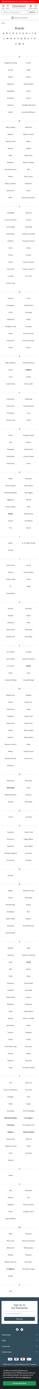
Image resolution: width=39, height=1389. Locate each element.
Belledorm (10, 162)
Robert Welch (10, 919)
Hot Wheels (28, 521)
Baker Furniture (28, 134)
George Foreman (28, 435)
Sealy (10, 962)
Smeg (10, 1011)
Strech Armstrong (10, 1046)
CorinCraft (10, 269)
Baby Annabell (10, 127)
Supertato (28, 1060)
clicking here (26, 1377)
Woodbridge (10, 1269)
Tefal (28, 1097)
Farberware (10, 399)
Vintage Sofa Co (28, 1211)
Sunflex (28, 1053)
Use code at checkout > (18, 1)
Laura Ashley (10, 659)
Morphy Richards (10, 758)
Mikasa (10, 751)
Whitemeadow (28, 1248)
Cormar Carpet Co (28, 269)
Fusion (28, 420)
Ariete (28, 91)
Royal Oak (10, 926)
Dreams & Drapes (28, 340)
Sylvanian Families (28, 1067)
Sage (28, 948)
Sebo (10, 969)
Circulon (28, 255)
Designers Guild (10, 326)
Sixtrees (28, 997)
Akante (10, 77)
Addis (28, 70)
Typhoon (11, 1160)
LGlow (10, 673)
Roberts (28, 919)
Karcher (10, 608)
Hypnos (28, 528)
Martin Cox (28, 702)
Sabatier (10, 948)
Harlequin (28, 478)
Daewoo (10, 298)
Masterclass (10, 723)
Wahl (10, 1234)
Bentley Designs (28, 162)
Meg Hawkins (28, 737)
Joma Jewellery (29, 572)
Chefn (10, 248)
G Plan (10, 435)
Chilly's (28, 248)
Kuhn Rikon (28, 637)
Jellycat (10, 572)
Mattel (10, 730)
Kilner (28, 622)
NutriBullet (28, 802)
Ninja (28, 788)
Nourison (28, 795)
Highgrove (10, 500)
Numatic (10, 802)
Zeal (10, 1291)
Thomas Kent (10, 1139)
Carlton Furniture (10, 220)
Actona (10, 70)
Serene (28, 969)
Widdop (10, 1255)
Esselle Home (10, 384)
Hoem (10, 514)
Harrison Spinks (10, 485)
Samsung (11, 955)
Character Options (28, 241)
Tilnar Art (28, 1139)
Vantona (10, 1197)
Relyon (28, 905)
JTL (10, 586)
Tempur (28, 1104)
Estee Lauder (28, 384)
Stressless (28, 1046)
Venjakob (11, 1204)
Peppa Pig (10, 846)
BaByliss (10, 134)
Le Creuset (10, 666)
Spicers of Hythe (28, 1018)
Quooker (11, 875)
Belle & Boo (28, 155)
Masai (28, 709)
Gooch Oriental (28, 456)
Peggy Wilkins (28, 839)
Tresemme (28, 1153)
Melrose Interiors (10, 744)
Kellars (28, 615)
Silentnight (28, 990)
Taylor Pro (28, 1083)
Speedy (10, 1018)
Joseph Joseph (10, 579)
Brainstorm (10, 190)
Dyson (28, 347)
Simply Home (10, 997)
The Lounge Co (29, 1118)
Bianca (10, 176)
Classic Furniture (28, 262)
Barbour (10, 148)
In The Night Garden (28, 543)
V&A (10, 1190)
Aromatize (10, 98)
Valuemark (28, 1190)
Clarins (10, 262)
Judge (28, 586)
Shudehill (11, 990)
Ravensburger (10, 905)
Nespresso (10, 788)
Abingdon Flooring (10, 63)
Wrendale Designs (28, 1269)
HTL (10, 528)
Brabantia (28, 183)
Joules (28, 579)
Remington (10, 912)
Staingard (28, 1032)
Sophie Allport (28, 1011)
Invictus (10, 550)
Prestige (28, 860)
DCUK (10, 312)
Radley (10, 890)
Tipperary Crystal (10, 1146)
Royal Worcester (28, 926)
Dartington (10, 305)
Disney (10, 333)
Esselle (28, 377)
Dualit (10, 347)
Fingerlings (28, 399)
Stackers (10, 1032)
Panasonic (10, 832)
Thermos (11, 1132)
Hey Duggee (28, 493)
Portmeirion (10, 860)
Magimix (28, 695)
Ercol (10, 377)
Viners (10, 1211)
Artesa (28, 98)
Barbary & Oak (10, 141)
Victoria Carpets (28, 1204)
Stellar (10, 1039)
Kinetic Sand (10, 629)
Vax (28, 1197)
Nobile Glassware (10, 795)
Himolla (28, 500)
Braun (28, 190)
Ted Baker (10, 1097)
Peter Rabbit (28, 846)
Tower (10, 1153)
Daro (28, 298)
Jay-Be (28, 565)
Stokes (28, 1039)
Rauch (10, 897)
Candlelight (10, 213)
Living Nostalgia (28, 680)
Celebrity (10, 241)
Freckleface (10, 413)
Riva (28, 912)
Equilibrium (28, 370)
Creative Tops (10, 283)
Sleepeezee (28, 1004)
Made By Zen (10, 695)
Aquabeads (10, 91)
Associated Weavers (28, 112)
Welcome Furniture (28, 1241)
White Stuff (10, 1248)
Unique (10, 1175)
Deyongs (29, 326)
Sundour (10, 1053)
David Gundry (28, 305)
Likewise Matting (10, 680)
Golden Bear (10, 456)
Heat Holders (28, 485)
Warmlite (29, 1234)
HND (28, 507)
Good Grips (10, 463)
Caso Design (10, 227)
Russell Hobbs (10, 933)
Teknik (10, 1104)
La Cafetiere (10, 652)
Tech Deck (28, 1090)
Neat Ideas (28, 781)
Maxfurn (10, 737)
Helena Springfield (10, 493)
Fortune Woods (28, 406)
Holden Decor (28, 514)
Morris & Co (28, 758)
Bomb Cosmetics (10, 183)
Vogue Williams (10, 1218)
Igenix (10, 543)
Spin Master (10, 1025)
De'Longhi (28, 312)
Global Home (28, 449)
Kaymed (10, 615)
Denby (28, 319)
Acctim (28, 63)
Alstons (28, 77)
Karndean (28, 608)
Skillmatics (10, 1004)
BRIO (10, 197)
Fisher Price (10, 406)
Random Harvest (28, 890)
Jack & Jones (10, 565)
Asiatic (10, 112)
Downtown (10, 340)
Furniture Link (10, 420)
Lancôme (29, 652)
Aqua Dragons (28, 84)
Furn (28, 413)
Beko (10, 155)
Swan (10, 1067)
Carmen (28, 220)
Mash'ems (10, 716)
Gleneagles (10, 449)
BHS (28, 169)
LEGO (28, 666)
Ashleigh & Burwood (28, 105)
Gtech (28, 463)
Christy (10, 255)
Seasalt (28, 962)
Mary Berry (10, 709)
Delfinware (10, 319)
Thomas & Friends (28, 1132)
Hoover (10, 521)
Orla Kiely (28, 817)
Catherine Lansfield (28, 234)
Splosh (28, 1025)
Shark (10, 976)
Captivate (28, 213)
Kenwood (10, 622)
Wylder (10, 1276)
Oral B (10, 817)
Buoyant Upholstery (28, 197)
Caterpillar (28, 227)
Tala (10, 1083)
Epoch (10, 370)
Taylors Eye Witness (10, 1090)
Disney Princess (28, 333)
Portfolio (28, 853)
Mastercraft (28, 723)
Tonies (28, 1146)
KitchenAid (28, 629)
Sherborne (10, 983)
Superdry (11, 1060)
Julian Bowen (10, 593)
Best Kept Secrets (10, 169)
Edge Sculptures (10, 363)
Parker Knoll (28, 832)
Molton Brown (28, 751)
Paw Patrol (10, 839)
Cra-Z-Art (28, 276)
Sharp (28, 976)
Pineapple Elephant (10, 853)
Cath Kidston (10, 234)
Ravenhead (28, 897)
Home (3, 23)
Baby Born (28, 127)
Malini (10, 702)
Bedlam (28, 148)
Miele (28, 744)
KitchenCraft (10, 637)
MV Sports (10, 765)
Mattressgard (28, 730)
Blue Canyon (28, 176)
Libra (28, 673)
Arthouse (10, 105)
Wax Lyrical (10, 1241)
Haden (10, 478)
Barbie (28, 141)
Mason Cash (28, 716)
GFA (10, 442)
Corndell (10, 276)
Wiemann (28, 1255)
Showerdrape (28, 983)
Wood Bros (28, 1262)
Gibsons (28, 442)
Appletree (10, 84)
